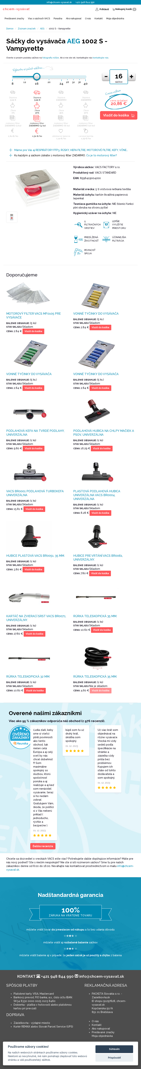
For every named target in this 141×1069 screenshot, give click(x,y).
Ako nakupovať (73, 18)
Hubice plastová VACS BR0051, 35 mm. (35, 555)
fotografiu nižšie (50, 57)
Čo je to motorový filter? (101, 155)
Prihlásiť (104, 9)
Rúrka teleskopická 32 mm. (28, 676)
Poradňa (58, 18)
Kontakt (99, 18)
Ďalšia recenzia (43, 846)
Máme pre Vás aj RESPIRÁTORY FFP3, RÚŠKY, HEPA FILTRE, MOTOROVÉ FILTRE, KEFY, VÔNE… (71, 150)
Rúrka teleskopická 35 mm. (95, 616)
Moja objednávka (115, 18)
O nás (88, 18)
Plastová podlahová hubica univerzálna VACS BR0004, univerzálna (96, 495)
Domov (9, 28)
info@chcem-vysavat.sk (59, 2)
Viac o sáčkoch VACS (39, 18)
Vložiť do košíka (116, 115)
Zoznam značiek (27, 28)
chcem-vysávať (16, 9)
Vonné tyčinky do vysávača (96, 313)
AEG (42, 28)
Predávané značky (14, 18)
